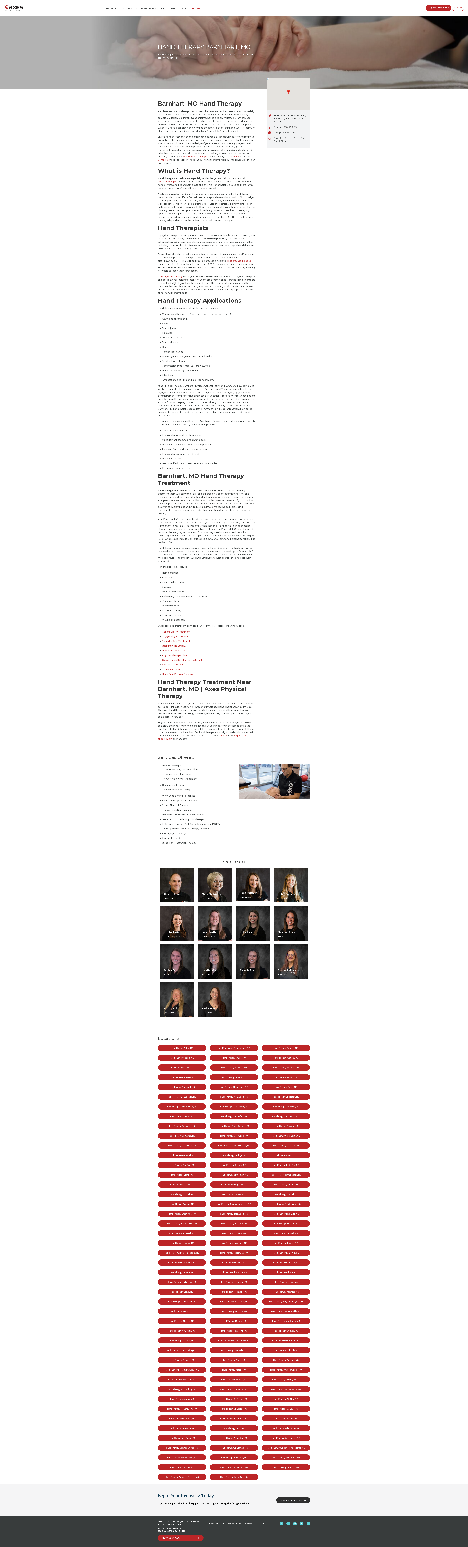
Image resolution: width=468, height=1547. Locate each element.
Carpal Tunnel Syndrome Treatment (182, 660)
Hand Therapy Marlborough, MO (182, 1301)
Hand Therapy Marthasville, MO (234, 1301)
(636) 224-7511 (290, 127)
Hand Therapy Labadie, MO (182, 1272)
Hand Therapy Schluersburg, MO (182, 1389)
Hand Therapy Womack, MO (286, 1467)
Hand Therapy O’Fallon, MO (286, 1330)
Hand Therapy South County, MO (286, 1389)
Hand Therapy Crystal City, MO (182, 1145)
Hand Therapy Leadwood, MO (234, 1282)
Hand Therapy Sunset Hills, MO (234, 1418)
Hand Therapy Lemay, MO (286, 1282)
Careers (458, 8)
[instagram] (308, 1523)
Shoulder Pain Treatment (176, 641)
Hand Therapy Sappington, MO (286, 1379)
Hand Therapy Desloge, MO (234, 1155)
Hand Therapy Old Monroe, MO (286, 1340)
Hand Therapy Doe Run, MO (182, 1165)
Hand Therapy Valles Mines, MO (286, 1428)
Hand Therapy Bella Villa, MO (182, 1077)
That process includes (239, 261)
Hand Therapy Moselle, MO (182, 1321)
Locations (125, 8)
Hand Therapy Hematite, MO (286, 1213)
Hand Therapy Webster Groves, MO (182, 1447)
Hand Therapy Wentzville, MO (234, 1457)
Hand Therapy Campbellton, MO (234, 1106)
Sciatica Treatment (172, 664)
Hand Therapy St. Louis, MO (286, 1408)
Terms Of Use (234, 1523)
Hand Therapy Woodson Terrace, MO (182, 1477)
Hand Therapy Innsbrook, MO (234, 1243)
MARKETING (169, 1531)
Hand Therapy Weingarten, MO (234, 1447)
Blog (173, 8)
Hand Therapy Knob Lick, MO (286, 1262)
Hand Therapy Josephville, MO (234, 1252)
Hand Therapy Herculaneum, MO (182, 1223)
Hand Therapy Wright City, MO (234, 1477)
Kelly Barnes (247, 932)
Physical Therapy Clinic (175, 655)
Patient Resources (144, 8)
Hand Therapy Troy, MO (286, 1418)
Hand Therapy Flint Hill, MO (182, 1194)
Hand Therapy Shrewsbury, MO (234, 1389)
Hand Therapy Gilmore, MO (182, 1204)
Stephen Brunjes (173, 894)
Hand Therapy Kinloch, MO (234, 1262)
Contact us (164, 160)
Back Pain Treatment (174, 646)
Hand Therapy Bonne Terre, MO (182, 1096)
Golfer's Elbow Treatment (176, 631)
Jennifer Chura (210, 970)
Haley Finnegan (287, 894)
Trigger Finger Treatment (176, 636)
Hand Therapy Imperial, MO (182, 1243)
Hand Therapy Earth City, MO (286, 1165)
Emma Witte (209, 932)
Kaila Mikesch (248, 893)
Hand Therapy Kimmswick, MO (182, 1262)
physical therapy (167, 181)
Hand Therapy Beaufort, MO (286, 1067)
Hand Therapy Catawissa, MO (286, 1106)
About (162, 8)
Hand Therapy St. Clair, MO (286, 1399)
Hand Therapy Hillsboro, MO (234, 1223)
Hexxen (181, 1531)
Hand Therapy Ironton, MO (286, 1243)
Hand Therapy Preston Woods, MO (286, 1369)
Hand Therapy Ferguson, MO (234, 1184)
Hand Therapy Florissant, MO (234, 1194)
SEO (159, 1531)
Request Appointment (439, 8)
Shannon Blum (286, 932)
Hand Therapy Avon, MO (182, 1067)
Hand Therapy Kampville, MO (286, 1252)
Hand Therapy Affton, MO (182, 1048)
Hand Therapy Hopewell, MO (182, 1233)
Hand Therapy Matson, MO (182, 1311)
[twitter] (295, 1523)
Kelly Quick (171, 1008)
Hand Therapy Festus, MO (286, 1184)
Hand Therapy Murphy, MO (234, 1321)
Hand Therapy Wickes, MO (182, 1467)
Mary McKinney (211, 894)
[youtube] (301, 1523)
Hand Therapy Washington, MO (286, 1438)
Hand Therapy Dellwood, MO (182, 1155)
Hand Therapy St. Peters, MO (182, 1418)
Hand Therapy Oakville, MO (182, 1340)
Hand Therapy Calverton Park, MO (182, 1106)
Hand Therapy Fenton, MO (182, 1184)
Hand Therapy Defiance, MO (286, 1145)
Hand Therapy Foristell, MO (286, 1194)
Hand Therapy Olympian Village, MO (182, 1350)
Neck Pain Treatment (174, 650)
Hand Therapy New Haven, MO (286, 1321)
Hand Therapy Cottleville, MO (182, 1135)
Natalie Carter (172, 932)
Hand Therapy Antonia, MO (286, 1048)
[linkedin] (288, 1523)
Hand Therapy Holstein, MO (286, 1223)
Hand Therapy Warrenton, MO (234, 1438)
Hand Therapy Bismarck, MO (286, 1077)
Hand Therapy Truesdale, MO (182, 1428)
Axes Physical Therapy (194, 156)
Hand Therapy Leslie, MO (182, 1291)
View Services (170, 1538)
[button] (288, 92)
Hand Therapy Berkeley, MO (234, 1077)
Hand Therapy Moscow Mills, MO (286, 1311)
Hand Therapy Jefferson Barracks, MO (182, 1252)
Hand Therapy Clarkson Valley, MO (286, 1116)
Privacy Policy (216, 1523)
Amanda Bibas (248, 970)
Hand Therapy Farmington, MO (234, 1174)
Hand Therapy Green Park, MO (182, 1213)
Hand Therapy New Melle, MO (182, 1330)
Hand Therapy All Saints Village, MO (234, 1048)
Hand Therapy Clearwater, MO (182, 1126)
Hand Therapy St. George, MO (234, 1408)
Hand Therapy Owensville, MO (234, 1350)
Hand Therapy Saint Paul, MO (234, 1379)
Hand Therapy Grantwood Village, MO (234, 1204)
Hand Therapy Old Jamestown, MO (234, 1340)
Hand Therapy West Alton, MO (286, 1457)
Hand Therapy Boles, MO (286, 1087)
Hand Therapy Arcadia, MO (182, 1057)
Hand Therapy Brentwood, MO (234, 1096)
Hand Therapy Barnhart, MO (234, 1067)
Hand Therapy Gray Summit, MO (286, 1204)
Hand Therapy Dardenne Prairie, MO (234, 1145)
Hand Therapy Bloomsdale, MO (234, 1087)
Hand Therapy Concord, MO (286, 1126)
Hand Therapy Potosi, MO (234, 1369)
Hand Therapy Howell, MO (286, 1233)
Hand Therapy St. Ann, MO (182, 1399)
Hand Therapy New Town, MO (234, 1330)
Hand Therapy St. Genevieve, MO (182, 1408)
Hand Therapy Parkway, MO (182, 1360)
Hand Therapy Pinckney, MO (286, 1360)
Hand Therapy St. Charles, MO (234, 1399)
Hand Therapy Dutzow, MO (234, 1165)
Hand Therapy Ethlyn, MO (182, 1174)
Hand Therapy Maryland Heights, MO (286, 1301)
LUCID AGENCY (175, 1528)
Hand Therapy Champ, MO (182, 1116)
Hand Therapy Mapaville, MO (286, 1291)
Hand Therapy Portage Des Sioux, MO (182, 1369)
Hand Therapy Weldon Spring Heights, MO (286, 1447)
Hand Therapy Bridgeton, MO (286, 1096)
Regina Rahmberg (288, 970)
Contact (184, 8)
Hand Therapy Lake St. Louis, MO (234, 1272)
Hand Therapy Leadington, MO (182, 1282)
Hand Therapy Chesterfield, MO (234, 1116)
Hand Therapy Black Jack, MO (182, 1087)
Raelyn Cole (171, 970)
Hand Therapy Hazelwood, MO (234, 1213)
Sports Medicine (171, 669)
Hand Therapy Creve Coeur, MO (286, 1135)
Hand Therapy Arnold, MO (234, 1057)
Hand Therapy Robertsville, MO (182, 1379)
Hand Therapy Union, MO (234, 1428)
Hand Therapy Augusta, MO (285, 1057)
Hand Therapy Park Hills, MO (286, 1350)
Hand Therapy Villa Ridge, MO (182, 1438)
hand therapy (232, 156)
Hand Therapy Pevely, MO (234, 1360)
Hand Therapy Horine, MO (234, 1233)
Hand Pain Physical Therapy (177, 674)
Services (110, 8)
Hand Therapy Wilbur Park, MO (234, 1467)
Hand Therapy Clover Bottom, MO (234, 1126)
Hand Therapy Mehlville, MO (234, 1311)
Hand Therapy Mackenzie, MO (234, 1291)
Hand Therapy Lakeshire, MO (286, 1272)
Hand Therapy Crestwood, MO (234, 1135)
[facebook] (281, 1523)
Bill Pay (196, 8)
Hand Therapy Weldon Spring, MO (182, 1457)
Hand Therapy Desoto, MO (286, 1155)
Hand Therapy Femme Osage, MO (286, 1174)
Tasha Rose (208, 1008)
